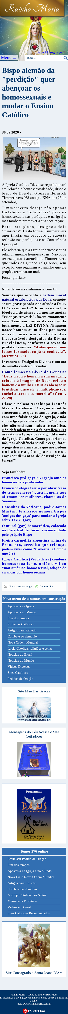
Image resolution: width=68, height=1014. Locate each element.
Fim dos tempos (18, 618)
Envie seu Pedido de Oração (27, 859)
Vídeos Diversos (19, 666)
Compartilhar (46, 586)
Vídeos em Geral (19, 907)
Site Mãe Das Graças (34, 691)
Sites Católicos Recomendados (29, 913)
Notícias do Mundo (21, 660)
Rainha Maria (32, 9)
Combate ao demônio (22, 636)
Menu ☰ (9, 57)
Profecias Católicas (21, 624)
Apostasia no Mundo (22, 612)
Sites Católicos (18, 672)
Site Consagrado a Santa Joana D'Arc (34, 973)
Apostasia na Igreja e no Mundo (30, 871)
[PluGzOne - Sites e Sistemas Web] (34, 1010)
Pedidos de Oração (20, 679)
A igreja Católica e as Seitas (27, 895)
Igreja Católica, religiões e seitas (30, 648)
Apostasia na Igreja (21, 606)
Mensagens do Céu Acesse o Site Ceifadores (34, 734)
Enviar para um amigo (20, 586)
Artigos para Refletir (22, 630)
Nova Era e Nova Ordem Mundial (31, 877)
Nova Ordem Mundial (23, 642)
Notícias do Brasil (20, 654)
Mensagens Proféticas (22, 901)
